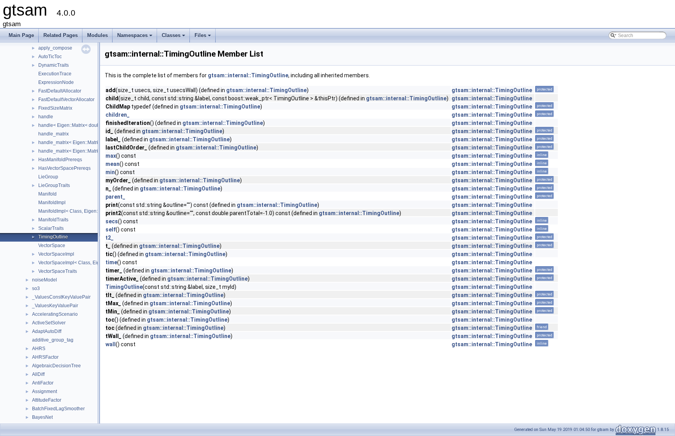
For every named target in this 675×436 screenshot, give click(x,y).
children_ (117, 115)
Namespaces (135, 37)
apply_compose (55, 48)
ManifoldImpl (52, 202)
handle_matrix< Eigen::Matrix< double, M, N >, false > (95, 142)
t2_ (109, 238)
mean (112, 164)
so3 (36, 288)
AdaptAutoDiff (46, 331)
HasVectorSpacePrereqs (64, 168)
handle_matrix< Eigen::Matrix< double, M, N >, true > (94, 151)
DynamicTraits (53, 65)
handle (45, 116)
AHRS (38, 348)
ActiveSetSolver (49, 323)
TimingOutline (53, 237)
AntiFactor (43, 383)
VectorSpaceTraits (57, 271)
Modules (97, 35)
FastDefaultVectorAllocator (66, 99)
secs (111, 221)
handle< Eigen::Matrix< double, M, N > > (80, 125)
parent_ (115, 197)
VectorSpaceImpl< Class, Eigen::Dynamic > (84, 262)
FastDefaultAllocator (59, 91)
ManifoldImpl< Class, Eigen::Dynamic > (79, 211)
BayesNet (42, 417)
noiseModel (44, 280)
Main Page (21, 35)
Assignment (44, 391)
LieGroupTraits (54, 185)
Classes (174, 37)
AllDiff (38, 374)
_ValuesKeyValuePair (55, 305)
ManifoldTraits (53, 219)
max (110, 156)
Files (203, 37)
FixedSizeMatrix (55, 108)
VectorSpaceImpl (56, 254)
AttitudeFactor (46, 400)
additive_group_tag (52, 340)
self (110, 229)
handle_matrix (53, 134)
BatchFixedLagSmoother (58, 408)
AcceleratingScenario (55, 314)
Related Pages (60, 35)
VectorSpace (51, 245)
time (111, 262)
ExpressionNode (56, 82)
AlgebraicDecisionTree (56, 365)
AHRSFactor (45, 357)
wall (110, 344)
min (110, 172)
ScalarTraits (51, 228)
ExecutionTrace (54, 74)
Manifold (47, 194)
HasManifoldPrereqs (60, 159)
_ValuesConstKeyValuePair (61, 297)
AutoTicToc (50, 56)
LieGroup (48, 177)
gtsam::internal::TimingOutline (248, 75)
